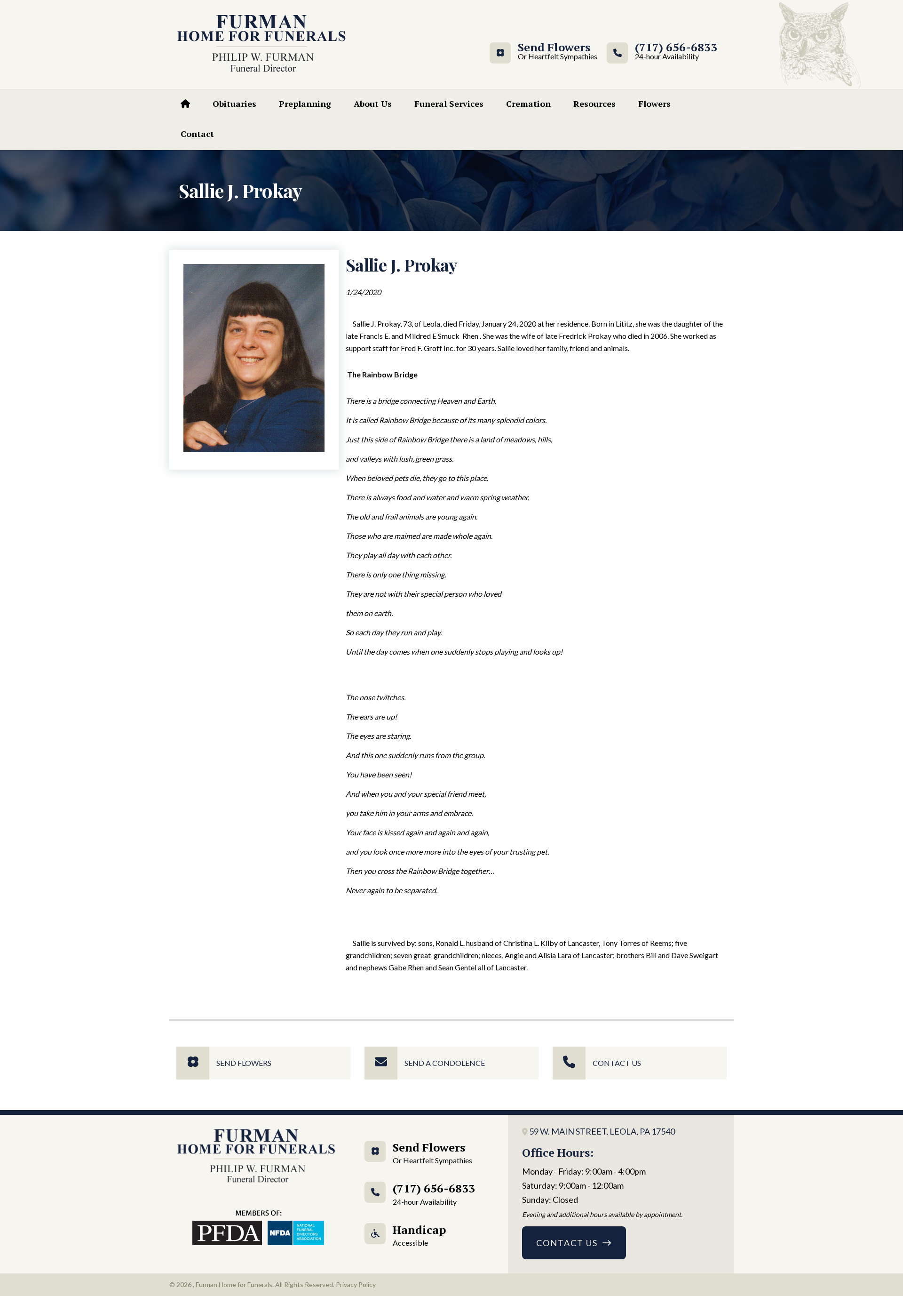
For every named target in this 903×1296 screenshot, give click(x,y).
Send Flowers (554, 51)
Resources (594, 103)
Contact (197, 133)
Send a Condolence (444, 1062)
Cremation (528, 103)
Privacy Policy (356, 1284)
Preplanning (305, 103)
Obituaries (234, 103)
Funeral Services (448, 103)
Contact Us (617, 1062)
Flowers (654, 103)
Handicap (419, 1234)
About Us (373, 103)
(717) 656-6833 (676, 51)
